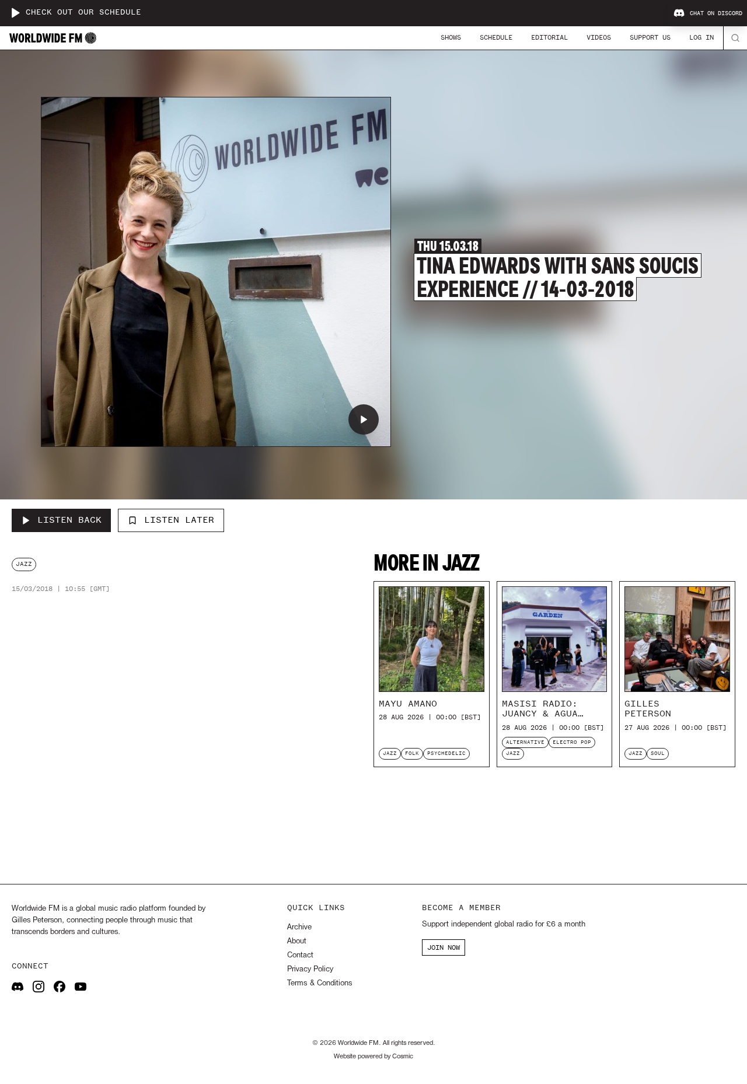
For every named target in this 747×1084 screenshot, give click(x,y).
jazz (24, 564)
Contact (300, 955)
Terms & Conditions (319, 983)
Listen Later (179, 520)
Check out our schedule (83, 12)
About (296, 941)
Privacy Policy (310, 969)
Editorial (549, 37)
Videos (599, 37)
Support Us (650, 37)
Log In (701, 37)
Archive (299, 927)
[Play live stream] (15, 13)
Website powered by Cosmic (373, 1056)
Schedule (496, 37)
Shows (451, 37)
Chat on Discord (716, 13)
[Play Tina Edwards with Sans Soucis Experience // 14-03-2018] (363, 419)
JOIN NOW (443, 947)
